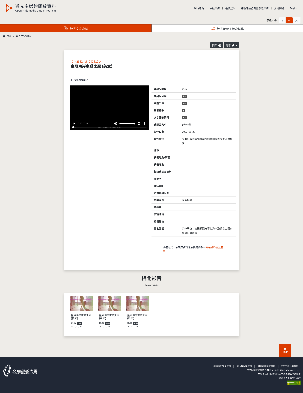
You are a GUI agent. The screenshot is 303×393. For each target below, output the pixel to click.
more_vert (145, 123)
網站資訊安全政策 (222, 366)
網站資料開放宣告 (266, 366)
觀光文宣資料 (23, 36)
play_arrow (74, 123)
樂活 (184, 96)
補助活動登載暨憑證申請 (255, 8)
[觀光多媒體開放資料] (31, 8)
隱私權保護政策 (244, 366)
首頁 (9, 36)
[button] (282, 20)
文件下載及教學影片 (291, 366)
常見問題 (279, 8)
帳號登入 (230, 8)
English (294, 8)
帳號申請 (215, 8)
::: (211, 366)
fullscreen (139, 123)
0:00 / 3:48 (83, 123)
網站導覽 (199, 8)
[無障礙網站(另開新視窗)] (294, 382)
